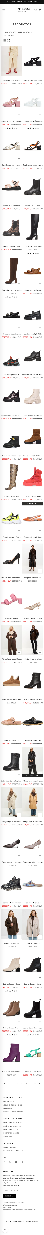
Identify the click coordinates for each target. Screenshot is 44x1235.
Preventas (7, 1108)
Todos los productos (20, 32)
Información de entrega (13, 1151)
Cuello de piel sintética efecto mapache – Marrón (32, 659)
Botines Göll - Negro (32, 206)
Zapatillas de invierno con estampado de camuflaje (11, 903)
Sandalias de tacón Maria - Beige (11, 165)
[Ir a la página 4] (39, 1083)
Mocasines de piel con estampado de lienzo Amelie (32, 903)
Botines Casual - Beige (11, 984)
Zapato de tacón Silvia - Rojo (11, 80)
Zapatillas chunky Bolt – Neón (11, 537)
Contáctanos (8, 1101)
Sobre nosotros (9, 1147)
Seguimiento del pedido (12, 1105)
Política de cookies (11, 1133)
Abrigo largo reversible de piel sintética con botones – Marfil (11, 821)
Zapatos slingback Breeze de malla (32, 618)
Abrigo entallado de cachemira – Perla (32, 943)
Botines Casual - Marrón (11, 1028)
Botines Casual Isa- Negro (32, 1028)
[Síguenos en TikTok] (22, 1162)
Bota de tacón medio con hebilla (33, 700)
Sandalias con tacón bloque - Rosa (11, 121)
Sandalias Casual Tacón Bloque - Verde (32, 1072)
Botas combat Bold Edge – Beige (32, 415)
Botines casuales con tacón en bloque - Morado (11, 1072)
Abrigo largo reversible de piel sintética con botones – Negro (32, 781)
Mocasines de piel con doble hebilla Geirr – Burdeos (11, 415)
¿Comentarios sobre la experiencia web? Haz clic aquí (19, 1210)
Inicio (6, 32)
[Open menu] (3, 10)
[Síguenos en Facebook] (4, 1162)
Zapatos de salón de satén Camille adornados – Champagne (32, 862)
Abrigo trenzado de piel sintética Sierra (32, 578)
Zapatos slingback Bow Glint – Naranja (32, 537)
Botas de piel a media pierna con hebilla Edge (11, 781)
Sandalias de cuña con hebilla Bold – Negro (11, 334)
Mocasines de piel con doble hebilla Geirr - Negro (32, 374)
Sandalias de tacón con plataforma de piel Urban (11, 206)
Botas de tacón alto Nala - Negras (32, 246)
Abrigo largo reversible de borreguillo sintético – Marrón (11, 659)
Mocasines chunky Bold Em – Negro (33, 334)
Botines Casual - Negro (32, 984)
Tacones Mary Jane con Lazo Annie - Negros (11, 578)
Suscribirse (9, 1196)
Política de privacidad (12, 1123)
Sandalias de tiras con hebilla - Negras (33, 740)
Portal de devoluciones (13, 1112)
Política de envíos (10, 1130)
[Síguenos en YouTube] (16, 1162)
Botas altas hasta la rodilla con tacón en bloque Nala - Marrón (11, 290)
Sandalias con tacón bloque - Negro (33, 80)
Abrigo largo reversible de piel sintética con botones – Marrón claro (32, 821)
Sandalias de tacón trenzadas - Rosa (11, 618)
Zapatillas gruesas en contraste (11, 374)
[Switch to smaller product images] (9, 40)
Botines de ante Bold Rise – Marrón (33, 456)
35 (35, 1083)
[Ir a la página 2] (4, 1083)
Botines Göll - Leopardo (11, 246)
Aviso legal (8, 1136)
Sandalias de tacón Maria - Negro (32, 165)
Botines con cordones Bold (11, 456)
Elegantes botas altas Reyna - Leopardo (11, 496)
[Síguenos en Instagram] (10, 1162)
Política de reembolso (12, 1126)
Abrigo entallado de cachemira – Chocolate (11, 943)
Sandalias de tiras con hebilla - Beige (11, 740)
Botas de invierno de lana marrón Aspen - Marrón (11, 700)
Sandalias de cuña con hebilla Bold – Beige (33, 290)
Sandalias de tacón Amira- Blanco (32, 121)
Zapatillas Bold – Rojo (33, 496)
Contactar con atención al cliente (13, 1203)
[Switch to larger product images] (5, 40)
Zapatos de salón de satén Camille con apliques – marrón (11, 862)
